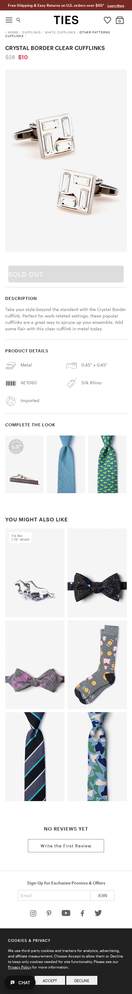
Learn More (115, 5)
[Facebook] (83, 914)
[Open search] (18, 18)
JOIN (102, 895)
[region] (66, 161)
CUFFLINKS (31, 32)
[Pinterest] (49, 914)
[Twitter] (98, 914)
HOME (13, 32)
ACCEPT (50, 980)
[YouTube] (67, 914)
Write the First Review (66, 845)
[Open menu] (9, 18)
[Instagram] (33, 914)
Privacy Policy (19, 967)
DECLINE (81, 980)
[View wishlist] (108, 18)
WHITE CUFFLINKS (60, 32)
